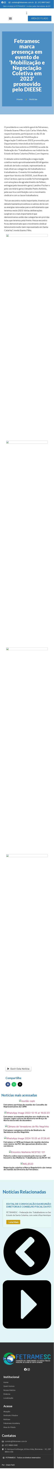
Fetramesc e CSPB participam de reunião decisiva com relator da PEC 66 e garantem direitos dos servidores (26, 1144)
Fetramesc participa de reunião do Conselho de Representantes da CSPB (25, 1105)
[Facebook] (25, 1369)
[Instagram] (28, 1369)
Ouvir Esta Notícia (19, 1068)
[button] (10, 18)
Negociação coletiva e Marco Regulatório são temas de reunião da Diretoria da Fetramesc (28, 1168)
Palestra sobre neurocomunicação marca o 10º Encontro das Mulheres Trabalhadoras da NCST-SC (27, 1157)
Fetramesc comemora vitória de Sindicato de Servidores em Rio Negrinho (24, 1131)
